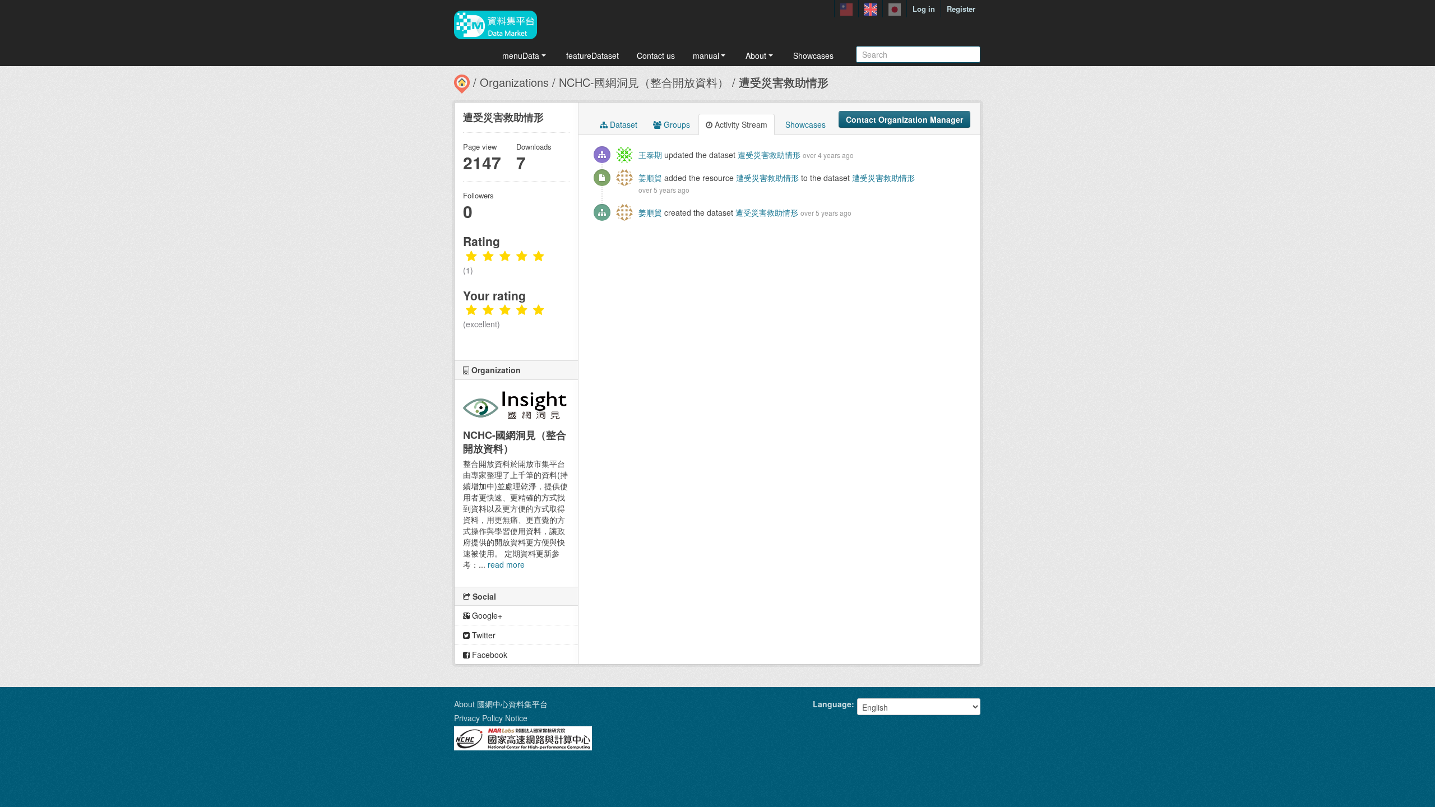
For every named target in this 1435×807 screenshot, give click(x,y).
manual (706, 55)
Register (961, 8)
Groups (675, 124)
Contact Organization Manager (904, 119)
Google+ (486, 615)
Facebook (488, 654)
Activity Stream (739, 124)
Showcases (813, 55)
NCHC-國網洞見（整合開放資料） (644, 82)
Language (832, 703)
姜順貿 (650, 177)
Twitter (483, 635)
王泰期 (650, 154)
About (756, 55)
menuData (520, 55)
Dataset (622, 124)
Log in (924, 8)
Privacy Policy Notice (490, 717)
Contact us (656, 55)
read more (506, 564)
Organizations (514, 82)
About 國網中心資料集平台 (501, 703)
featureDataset (592, 55)
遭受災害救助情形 (783, 82)
